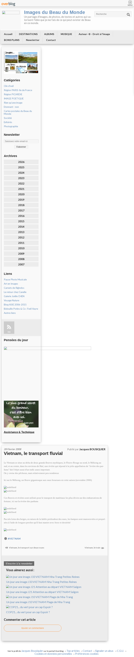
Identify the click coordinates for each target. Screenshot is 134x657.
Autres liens (10, 313)
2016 (21, 215)
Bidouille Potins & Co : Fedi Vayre (21, 308)
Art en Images (11, 283)
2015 (21, 221)
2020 (21, 194)
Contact (51, 39)
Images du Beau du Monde (54, 12)
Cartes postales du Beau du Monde (18, 112)
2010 (21, 248)
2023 (21, 178)
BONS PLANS (11, 39)
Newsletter (32, 39)
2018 (21, 205)
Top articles (73, 650)
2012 (21, 237)
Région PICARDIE (13, 94)
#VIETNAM (14, 538)
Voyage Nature (11, 300)
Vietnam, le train (93, 547)
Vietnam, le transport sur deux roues (26, 547)
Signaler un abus (104, 650)
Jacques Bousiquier (32, 650)
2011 (21, 242)
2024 (21, 172)
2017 (21, 210)
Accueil (8, 34)
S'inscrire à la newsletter (19, 563)
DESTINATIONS (28, 34)
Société (8, 118)
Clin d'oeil (9, 86)
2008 (21, 259)
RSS (9, 332)
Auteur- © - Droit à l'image (94, 34)
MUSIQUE (66, 34)
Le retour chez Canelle (15, 292)
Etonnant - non (11, 106)
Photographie (11, 126)
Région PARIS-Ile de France (18, 90)
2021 (21, 188)
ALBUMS (49, 34)
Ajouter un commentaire (32, 628)
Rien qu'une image (13, 102)
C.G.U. (120, 650)
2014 (21, 226)
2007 (21, 264)
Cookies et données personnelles (53, 653)
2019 (21, 199)
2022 (21, 183)
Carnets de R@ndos (14, 287)
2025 (21, 167)
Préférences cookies (87, 653)
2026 (21, 161)
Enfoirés (8, 122)
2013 (21, 232)
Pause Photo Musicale (15, 279)
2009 (21, 253)
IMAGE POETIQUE (14, 98)
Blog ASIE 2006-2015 (15, 304)
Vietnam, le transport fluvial (33, 453)
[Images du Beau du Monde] (11, 19)
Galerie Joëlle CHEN (14, 296)
